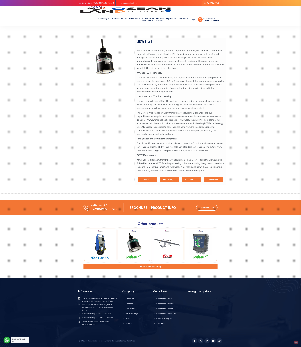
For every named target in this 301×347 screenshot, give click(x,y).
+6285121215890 (211, 21)
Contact (182, 18)
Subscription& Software (148, 19)
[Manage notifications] (296, 342)
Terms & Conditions (127, 341)
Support (170, 18)
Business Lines (118, 18)
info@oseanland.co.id (129, 3)
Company (102, 18)
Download (213, 179)
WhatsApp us (213, 3)
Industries (133, 18)
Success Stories (160, 19)
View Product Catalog (152, 266)
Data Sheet (147, 179)
